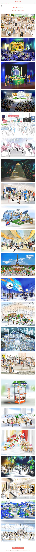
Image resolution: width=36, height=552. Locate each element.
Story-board (21, 10)
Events (14, 10)
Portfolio (2, 3)
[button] (17, 373)
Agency (5, 3)
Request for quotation (18, 547)
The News (9, 3)
